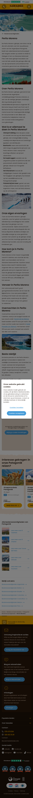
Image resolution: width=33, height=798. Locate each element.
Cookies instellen (16, 408)
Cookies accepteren (16, 413)
